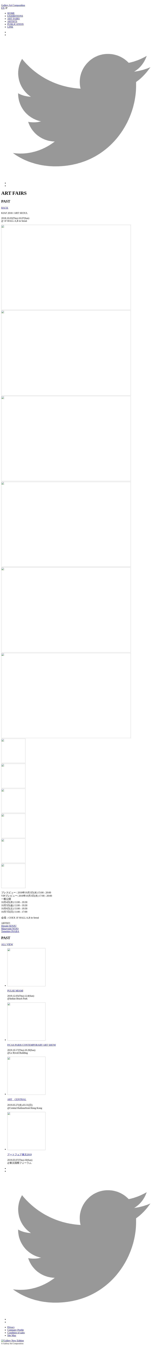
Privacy (11, 1327)
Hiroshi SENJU (8, 926)
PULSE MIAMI (15, 990)
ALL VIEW (7, 944)
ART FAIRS (13, 18)
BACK (4, 208)
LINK (10, 27)
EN (3, 8)
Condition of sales (16, 1332)
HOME (11, 13)
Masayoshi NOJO (10, 928)
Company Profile (15, 1330)
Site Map (11, 1335)
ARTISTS (12, 21)
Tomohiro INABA (10, 931)
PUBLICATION (15, 24)
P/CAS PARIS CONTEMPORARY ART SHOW (31, 1045)
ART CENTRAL (16, 1099)
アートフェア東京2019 (19, 1154)
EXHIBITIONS (15, 16)
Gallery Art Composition (13, 5)
